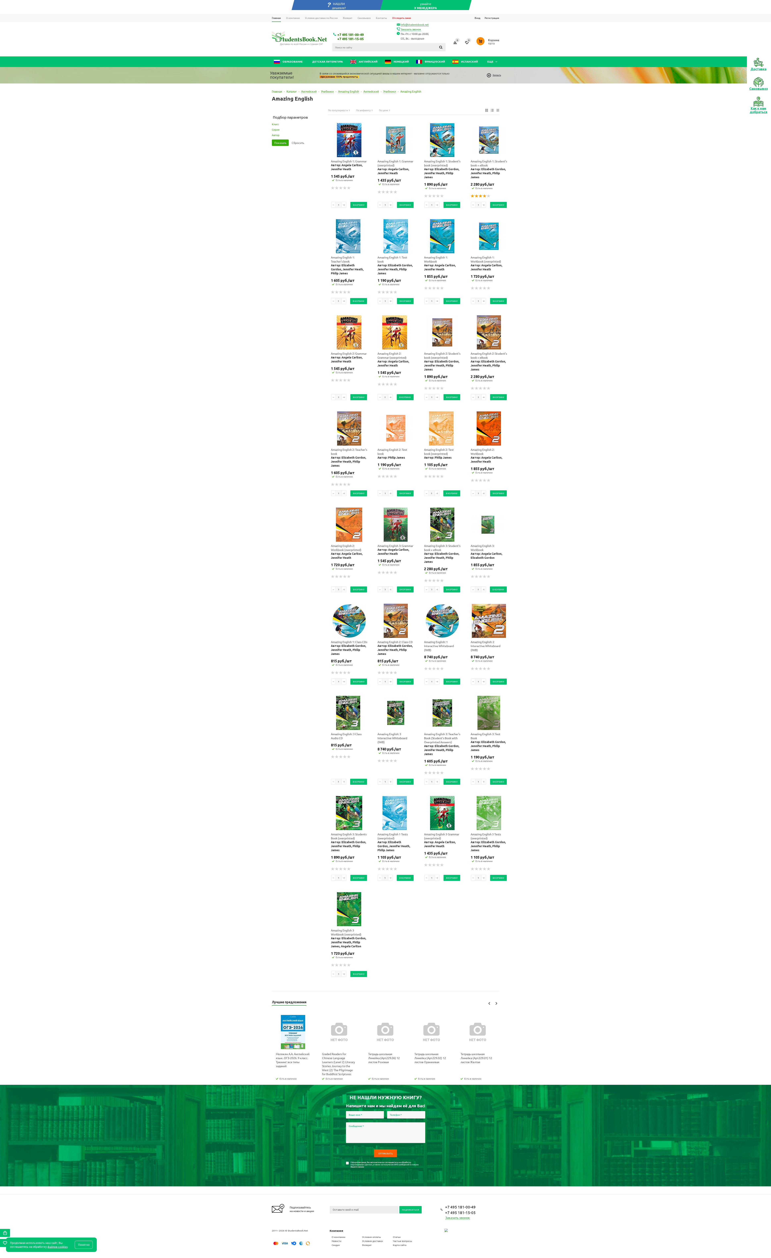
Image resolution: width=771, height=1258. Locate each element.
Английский (367, 61)
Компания (336, 1230)
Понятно (84, 1244)
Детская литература (327, 61)
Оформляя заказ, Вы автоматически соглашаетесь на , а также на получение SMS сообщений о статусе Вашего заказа (385, 1164)
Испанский (469, 61)
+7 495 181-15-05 (350, 39)
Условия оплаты (371, 1237)
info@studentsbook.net (415, 24)
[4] (345, 188)
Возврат (367, 1245)
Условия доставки (372, 1241)
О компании (338, 1237)
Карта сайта (399, 1245)
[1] (333, 188)
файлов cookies (57, 1246)
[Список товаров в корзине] (488, 45)
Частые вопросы (402, 1241)
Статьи (397, 1237)
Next (496, 1003)
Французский (434, 61)
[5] (349, 188)
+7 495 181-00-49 (350, 35)
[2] (337, 188)
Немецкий (401, 61)
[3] (341, 188)
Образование (292, 61)
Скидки (336, 1245)
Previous (489, 1003)
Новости (336, 1241)
